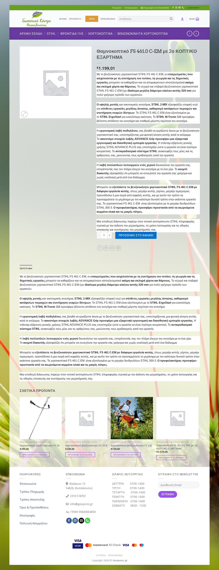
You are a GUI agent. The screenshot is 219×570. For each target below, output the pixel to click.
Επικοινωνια (115, 555)
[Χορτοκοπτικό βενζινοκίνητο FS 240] (132, 418)
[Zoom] (24, 114)
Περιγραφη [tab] (26, 268)
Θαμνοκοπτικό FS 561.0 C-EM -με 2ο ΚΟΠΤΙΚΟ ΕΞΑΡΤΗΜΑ (176, 447)
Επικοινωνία (131, 7)
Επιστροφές (27, 515)
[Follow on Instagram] (176, 7)
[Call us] (183, 7)
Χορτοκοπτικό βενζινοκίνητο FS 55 (40, 445)
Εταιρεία (116, 7)
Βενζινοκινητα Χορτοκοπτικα (142, 33)
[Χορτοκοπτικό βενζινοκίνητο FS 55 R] (86, 418)
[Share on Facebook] (100, 248)
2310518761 (193, 7)
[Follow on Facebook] (173, 7)
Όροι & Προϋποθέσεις (34, 507)
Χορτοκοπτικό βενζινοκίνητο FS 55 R (86, 445)
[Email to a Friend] (112, 248)
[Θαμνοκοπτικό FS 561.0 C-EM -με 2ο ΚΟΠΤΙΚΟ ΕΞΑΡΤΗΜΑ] (177, 418)
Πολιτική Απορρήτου (33, 523)
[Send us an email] (179, 7)
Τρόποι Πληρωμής (32, 492)
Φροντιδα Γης (71, 33)
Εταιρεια (101, 555)
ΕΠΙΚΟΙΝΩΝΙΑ (108, 18)
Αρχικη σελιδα (31, 33)
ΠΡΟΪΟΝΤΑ (75, 18)
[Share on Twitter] (106, 248)
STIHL (92, 18)
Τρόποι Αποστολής (32, 499)
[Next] (198, 432)
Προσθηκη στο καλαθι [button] (34, 454)
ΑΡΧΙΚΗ (63, 18)
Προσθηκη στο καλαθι (136, 235)
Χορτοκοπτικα (100, 33)
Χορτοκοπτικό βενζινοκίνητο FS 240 (131, 445)
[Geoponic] (37, 18)
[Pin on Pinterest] (118, 248)
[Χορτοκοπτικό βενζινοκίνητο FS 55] (41, 418)
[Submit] (171, 19)
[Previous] (19, 432)
